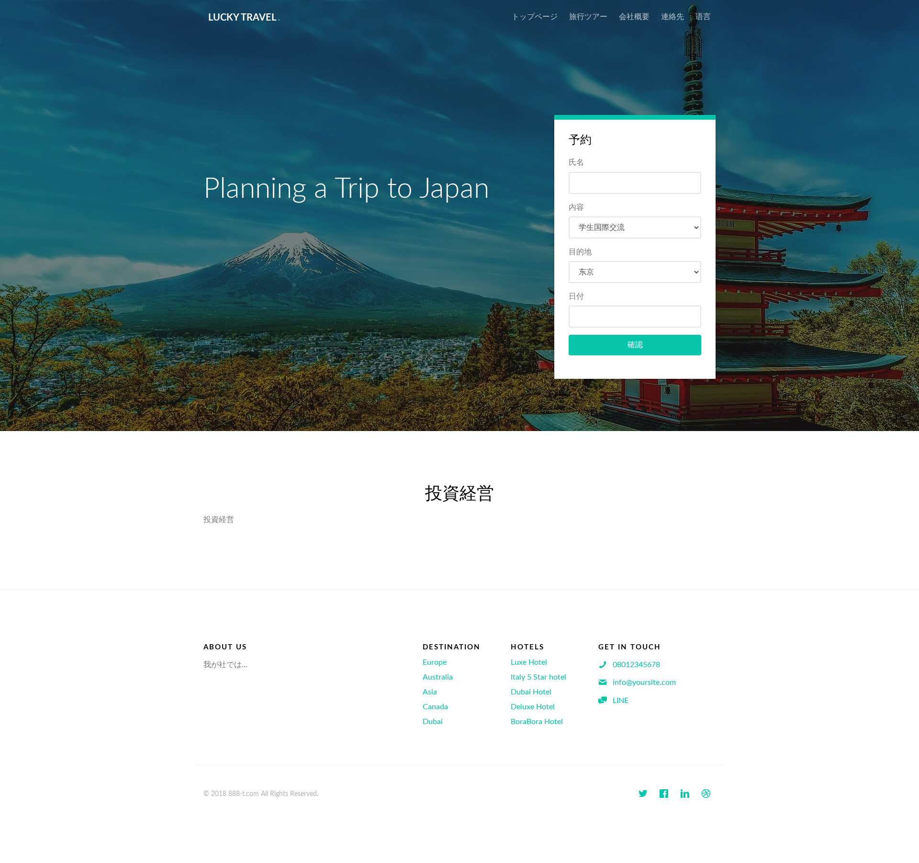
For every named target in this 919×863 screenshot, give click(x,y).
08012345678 (636, 665)
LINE (620, 700)
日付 (576, 296)
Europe (435, 662)
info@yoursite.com (644, 682)
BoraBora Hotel (537, 722)
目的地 (580, 252)
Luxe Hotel (529, 662)
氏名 (576, 162)
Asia (430, 692)
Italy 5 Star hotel (538, 677)
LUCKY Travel (244, 18)
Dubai (433, 722)
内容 (576, 207)
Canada (435, 707)
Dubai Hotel (531, 692)
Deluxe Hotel (533, 707)
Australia (438, 677)
